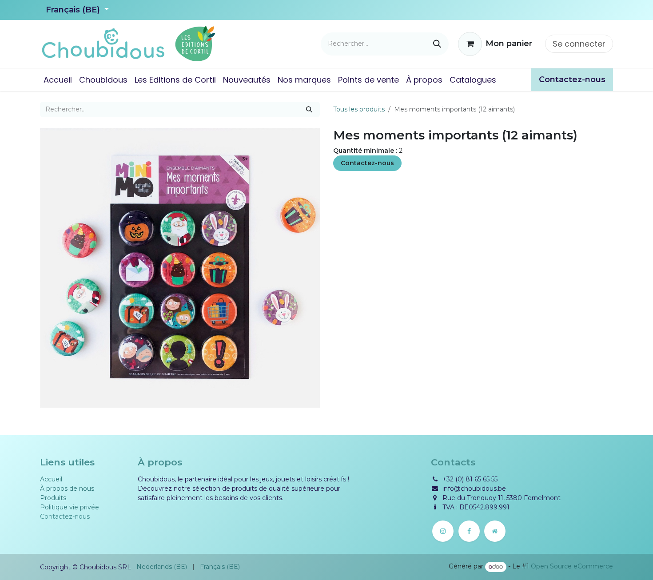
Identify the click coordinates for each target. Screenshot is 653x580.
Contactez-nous (367, 163)
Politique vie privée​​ (69, 507)
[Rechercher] (437, 44)
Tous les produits (359, 109)
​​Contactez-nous (572, 79)
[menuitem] (58, 79)
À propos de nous (67, 489)
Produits (53, 498)
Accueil (51, 479)
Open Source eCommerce (572, 567)
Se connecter (579, 43)
